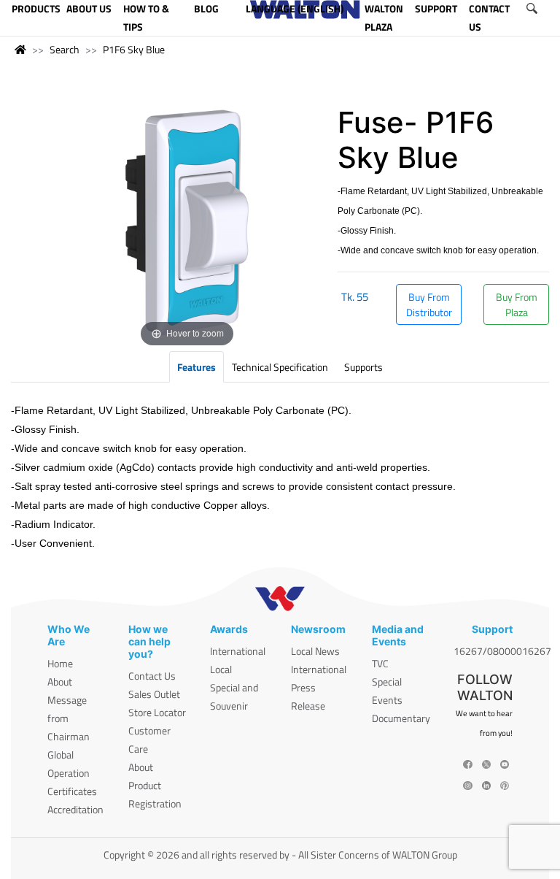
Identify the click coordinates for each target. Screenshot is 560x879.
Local (221, 669)
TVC (380, 663)
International (237, 651)
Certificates (72, 791)
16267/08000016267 (502, 651)
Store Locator (157, 712)
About (59, 681)
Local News (315, 651)
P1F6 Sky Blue (134, 49)
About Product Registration (155, 785)
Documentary (401, 718)
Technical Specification (280, 367)
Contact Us (152, 675)
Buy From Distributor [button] (429, 304)
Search (64, 49)
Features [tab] (196, 367)
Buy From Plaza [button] (516, 304)
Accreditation (75, 809)
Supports (363, 367)
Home (60, 663)
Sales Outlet (154, 694)
